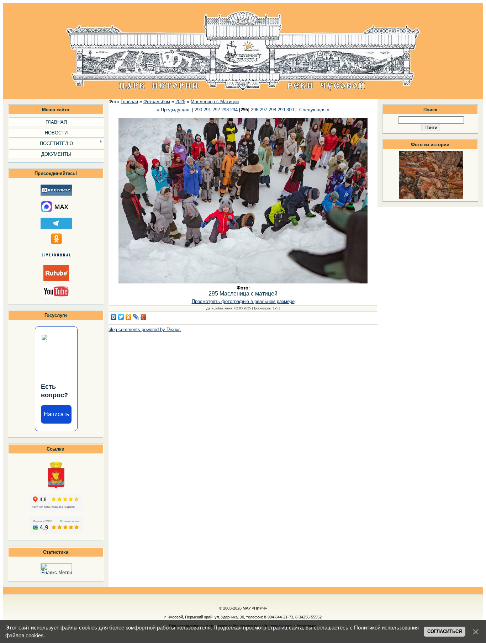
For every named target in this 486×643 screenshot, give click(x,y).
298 (272, 109)
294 (234, 109)
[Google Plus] (143, 317)
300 (290, 109)
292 (216, 109)
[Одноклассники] (128, 317)
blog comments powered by (145, 329)
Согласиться (444, 631)
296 (254, 109)
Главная (129, 101)
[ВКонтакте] (113, 317)
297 (263, 109)
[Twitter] (121, 317)
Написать (56, 414)
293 (225, 109)
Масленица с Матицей (215, 101)
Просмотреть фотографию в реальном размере (243, 301)
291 (207, 109)
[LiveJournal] (136, 317)
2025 (180, 101)
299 (281, 109)
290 (198, 109)
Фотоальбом (156, 101)
